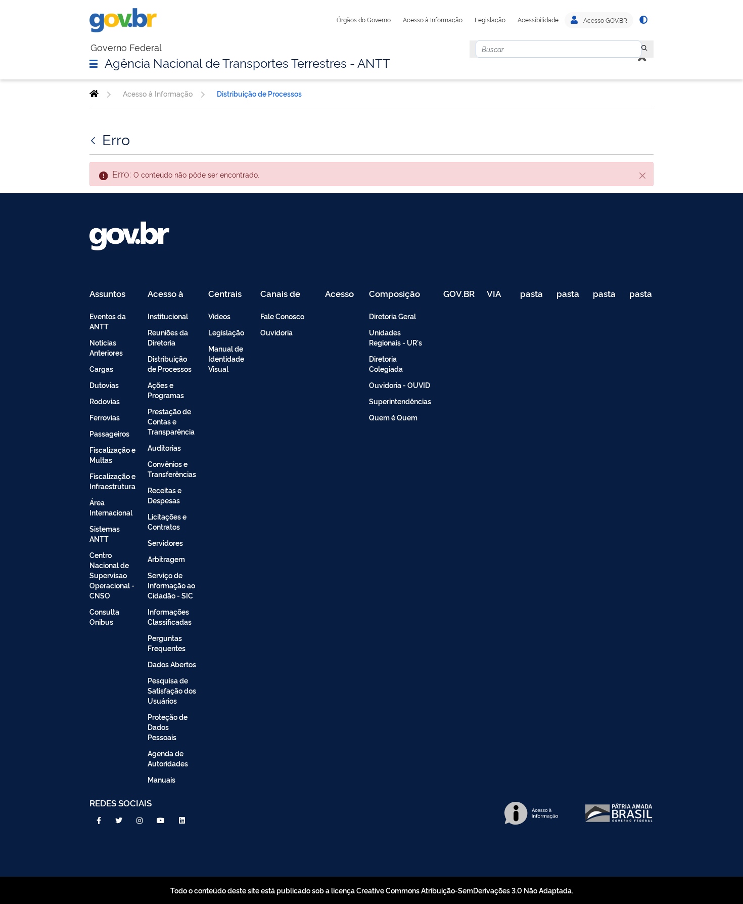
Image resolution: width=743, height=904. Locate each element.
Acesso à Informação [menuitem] (171, 294)
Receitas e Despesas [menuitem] (164, 495)
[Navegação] (93, 63)
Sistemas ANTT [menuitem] (104, 533)
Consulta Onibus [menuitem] (104, 616)
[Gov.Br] (123, 20)
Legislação (490, 20)
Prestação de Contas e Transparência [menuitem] (171, 421)
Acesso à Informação (432, 20)
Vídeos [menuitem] (219, 316)
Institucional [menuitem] (168, 316)
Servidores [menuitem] (165, 542)
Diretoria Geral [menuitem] (392, 316)
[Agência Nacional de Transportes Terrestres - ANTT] (94, 94)
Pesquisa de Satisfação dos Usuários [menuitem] (172, 690)
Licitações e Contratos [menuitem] (167, 521)
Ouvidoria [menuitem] (276, 332)
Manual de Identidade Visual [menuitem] (226, 358)
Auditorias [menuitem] (164, 447)
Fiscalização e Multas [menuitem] (112, 454)
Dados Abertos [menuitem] (172, 664)
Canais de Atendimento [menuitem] (286, 294)
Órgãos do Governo (364, 20)
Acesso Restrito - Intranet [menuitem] (341, 294)
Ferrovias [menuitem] (104, 417)
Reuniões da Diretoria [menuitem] (168, 337)
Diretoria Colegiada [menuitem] (386, 363)
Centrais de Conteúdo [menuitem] (228, 294)
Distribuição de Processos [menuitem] (170, 363)
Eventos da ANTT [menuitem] (107, 321)
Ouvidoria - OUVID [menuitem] (399, 385)
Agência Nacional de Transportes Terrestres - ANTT (247, 62)
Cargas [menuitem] (101, 368)
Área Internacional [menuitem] (110, 507)
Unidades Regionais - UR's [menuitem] (395, 337)
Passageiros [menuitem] (109, 433)
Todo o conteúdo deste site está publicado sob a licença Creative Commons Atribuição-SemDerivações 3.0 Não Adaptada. (371, 890)
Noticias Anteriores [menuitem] (106, 347)
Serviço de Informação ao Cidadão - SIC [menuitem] (171, 585)
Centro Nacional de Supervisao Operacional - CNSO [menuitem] (111, 575)
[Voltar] (94, 139)
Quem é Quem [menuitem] (393, 417)
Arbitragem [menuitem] (166, 559)
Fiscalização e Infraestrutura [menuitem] (112, 481)
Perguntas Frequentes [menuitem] (166, 643)
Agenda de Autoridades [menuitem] (168, 758)
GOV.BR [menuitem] (459, 294)
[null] (644, 49)
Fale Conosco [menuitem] (282, 316)
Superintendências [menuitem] (400, 401)
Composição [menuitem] (394, 294)
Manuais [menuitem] (161, 779)
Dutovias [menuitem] (104, 385)
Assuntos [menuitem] (107, 294)
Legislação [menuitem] (226, 332)
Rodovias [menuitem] (104, 401)
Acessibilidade (538, 20)
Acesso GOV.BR (604, 20)
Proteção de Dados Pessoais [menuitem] (168, 727)
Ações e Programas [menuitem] (166, 390)
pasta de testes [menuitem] (532, 294)
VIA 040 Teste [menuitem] (497, 294)
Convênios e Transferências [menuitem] (172, 469)
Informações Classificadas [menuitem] (170, 616)
